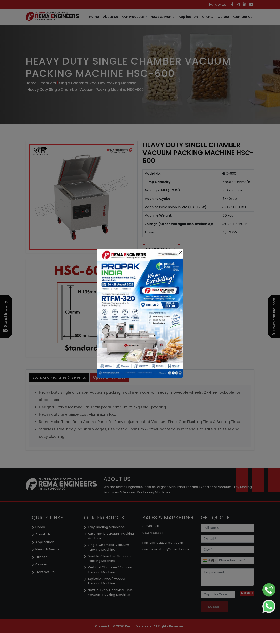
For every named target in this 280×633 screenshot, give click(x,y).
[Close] (180, 252)
